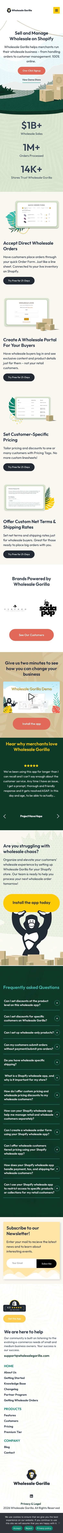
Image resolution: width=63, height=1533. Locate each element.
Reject (29, 1528)
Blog (7, 1447)
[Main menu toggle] (56, 10)
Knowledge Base (15, 1383)
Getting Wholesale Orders (21, 1400)
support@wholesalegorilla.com (26, 1356)
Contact (9, 1452)
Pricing (8, 1426)
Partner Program (15, 1394)
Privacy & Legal (31, 1504)
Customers (11, 1421)
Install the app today (31, 902)
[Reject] (59, 1523)
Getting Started (14, 1378)
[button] (31, 697)
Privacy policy (44, 1528)
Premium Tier (13, 1432)
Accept (17, 1528)
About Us (10, 1372)
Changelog (11, 1389)
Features (10, 1415)
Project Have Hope (31, 816)
